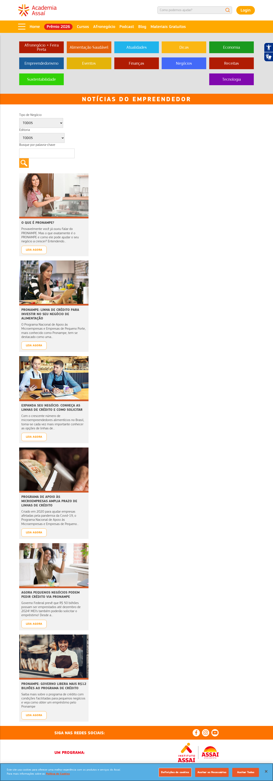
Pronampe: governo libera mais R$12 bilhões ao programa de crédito (53, 686)
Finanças (136, 63)
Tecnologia (231, 79)
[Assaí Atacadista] (210, 752)
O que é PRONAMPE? (37, 223)
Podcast (126, 26)
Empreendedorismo (41, 63)
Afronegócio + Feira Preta (42, 47)
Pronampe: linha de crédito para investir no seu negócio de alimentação (50, 314)
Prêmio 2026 (58, 26)
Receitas (231, 63)
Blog (142, 26)
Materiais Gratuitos (168, 26)
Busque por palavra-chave (37, 145)
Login (246, 10)
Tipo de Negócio (30, 115)
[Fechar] (266, 771)
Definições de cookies (175, 772)
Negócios (184, 63)
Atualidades (136, 47)
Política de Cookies (58, 773)
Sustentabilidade (41, 79)
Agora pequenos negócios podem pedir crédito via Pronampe (50, 594)
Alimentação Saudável (89, 47)
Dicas (184, 47)
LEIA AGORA (34, 250)
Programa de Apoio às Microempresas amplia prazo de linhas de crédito (49, 501)
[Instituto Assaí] (186, 752)
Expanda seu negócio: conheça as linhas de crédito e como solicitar (52, 407)
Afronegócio (104, 26)
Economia (231, 47)
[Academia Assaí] (37, 10)
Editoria (24, 130)
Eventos (89, 63)
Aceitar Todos (245, 772)
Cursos (83, 26)
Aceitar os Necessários (212, 772)
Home (35, 26)
